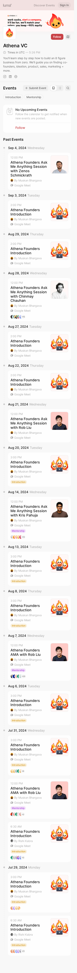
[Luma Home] (7, 5)
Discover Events (44, 5)
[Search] (68, 88)
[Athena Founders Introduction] (39, 214)
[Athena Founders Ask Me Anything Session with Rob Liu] (39, 425)
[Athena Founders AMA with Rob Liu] (39, 661)
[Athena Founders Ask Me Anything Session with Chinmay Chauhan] (39, 299)
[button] (39, 171)
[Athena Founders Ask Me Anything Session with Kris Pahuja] (39, 519)
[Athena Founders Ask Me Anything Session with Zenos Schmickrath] (39, 171)
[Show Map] (68, 37)
